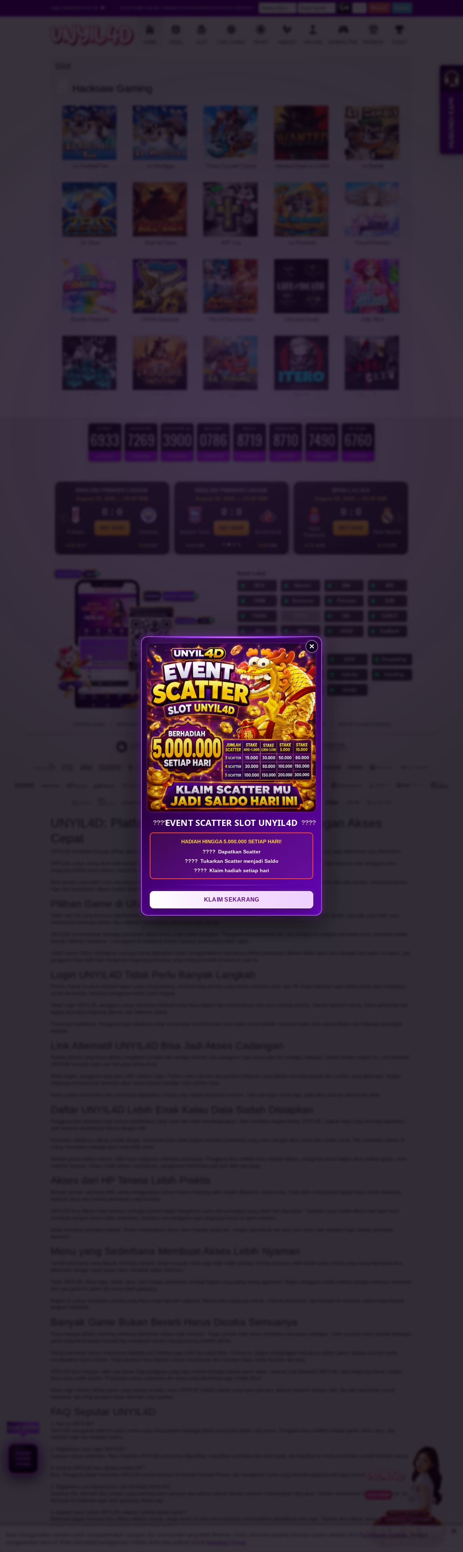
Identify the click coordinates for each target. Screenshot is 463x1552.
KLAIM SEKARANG (231, 899)
